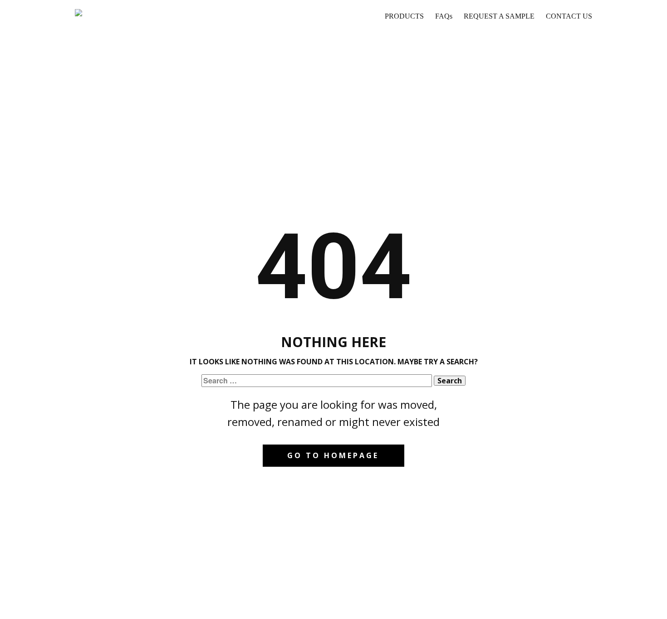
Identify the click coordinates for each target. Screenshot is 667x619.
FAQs (443, 16)
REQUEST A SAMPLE (499, 16)
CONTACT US (569, 16)
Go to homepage (333, 455)
